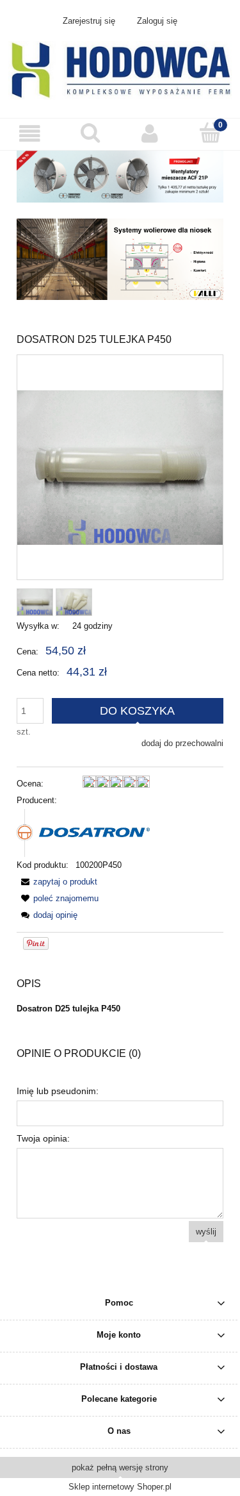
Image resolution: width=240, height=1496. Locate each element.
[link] (120, 259)
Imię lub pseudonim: (58, 1091)
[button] (30, 134)
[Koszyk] (210, 133)
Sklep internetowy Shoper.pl (120, 1487)
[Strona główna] (120, 69)
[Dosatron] (83, 832)
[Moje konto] (150, 134)
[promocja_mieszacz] (120, 176)
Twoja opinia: (43, 1138)
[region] (120, 259)
